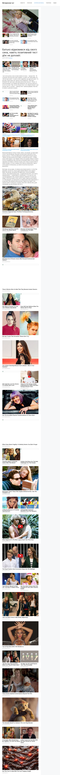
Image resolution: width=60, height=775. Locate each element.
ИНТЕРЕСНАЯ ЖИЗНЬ (39, 2)
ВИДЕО (54, 2)
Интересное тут (8, 3)
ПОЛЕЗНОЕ (29, 2)
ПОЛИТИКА (48, 2)
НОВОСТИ (22, 2)
